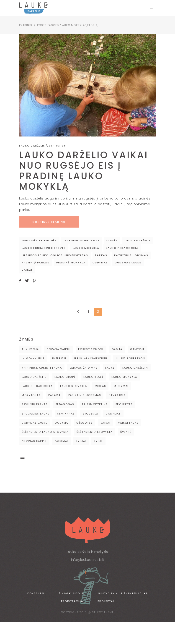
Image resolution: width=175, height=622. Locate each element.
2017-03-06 (56, 145)
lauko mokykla (86, 248)
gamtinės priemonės (39, 240)
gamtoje (137, 349)
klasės (112, 240)
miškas (100, 386)
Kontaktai (35, 593)
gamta (117, 349)
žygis (98, 441)
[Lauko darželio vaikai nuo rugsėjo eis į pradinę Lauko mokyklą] (87, 85)
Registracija (72, 601)
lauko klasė (93, 377)
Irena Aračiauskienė (91, 358)
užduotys (84, 423)
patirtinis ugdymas (131, 255)
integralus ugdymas (82, 240)
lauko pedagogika (122, 248)
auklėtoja (30, 349)
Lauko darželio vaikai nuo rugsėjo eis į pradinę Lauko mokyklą (83, 171)
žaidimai (61, 441)
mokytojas (31, 395)
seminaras (66, 413)
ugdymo (62, 423)
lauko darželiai (135, 368)
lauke (110, 368)
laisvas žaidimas (84, 368)
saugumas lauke (35, 413)
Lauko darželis (32, 145)
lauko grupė (65, 377)
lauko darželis (138, 240)
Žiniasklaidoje (71, 593)
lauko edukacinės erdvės (44, 248)
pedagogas (65, 404)
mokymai (121, 386)
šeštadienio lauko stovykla (45, 432)
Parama (54, 395)
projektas (124, 404)
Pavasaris (117, 395)
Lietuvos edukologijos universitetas (55, 255)
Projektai (106, 601)
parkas (101, 255)
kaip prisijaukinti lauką (42, 368)
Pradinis (25, 25)
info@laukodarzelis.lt (87, 559)
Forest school (91, 349)
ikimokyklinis (33, 358)
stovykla (90, 413)
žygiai (81, 441)
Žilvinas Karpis (34, 441)
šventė (125, 432)
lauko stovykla (73, 386)
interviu (59, 358)
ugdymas (100, 262)
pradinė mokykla (71, 262)
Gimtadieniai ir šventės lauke (123, 593)
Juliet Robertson (130, 358)
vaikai (27, 270)
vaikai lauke (128, 423)
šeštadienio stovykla (95, 432)
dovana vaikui (58, 349)
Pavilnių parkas (35, 262)
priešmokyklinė (95, 404)
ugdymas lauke (128, 262)
